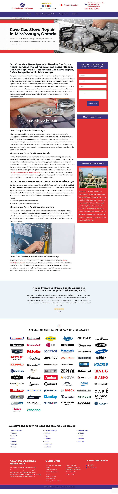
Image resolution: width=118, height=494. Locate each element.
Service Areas (63, 14)
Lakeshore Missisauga (51, 430)
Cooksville (14, 436)
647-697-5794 (92, 8)
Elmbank (13, 441)
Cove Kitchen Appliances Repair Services (25, 172)
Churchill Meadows (16, 430)
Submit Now (92, 103)
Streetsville (81, 433)
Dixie (12, 438)
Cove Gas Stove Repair (22, 18)
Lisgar (46, 436)
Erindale (13, 447)
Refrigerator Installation (73, 469)
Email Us (91, 465)
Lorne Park (48, 438)
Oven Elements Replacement (51, 477)
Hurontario (81, 436)
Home (29, 14)
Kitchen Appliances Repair (52, 473)
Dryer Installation (71, 465)
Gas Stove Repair (51, 469)
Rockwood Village (83, 430)
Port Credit (48, 447)
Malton (47, 441)
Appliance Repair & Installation (45, 14)
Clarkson (13, 433)
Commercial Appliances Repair (53, 466)
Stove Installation (71, 472)
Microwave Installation (73, 467)
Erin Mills (14, 444)
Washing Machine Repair (54, 481)
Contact (74, 14)
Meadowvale (48, 444)
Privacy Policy (70, 474)
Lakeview (47, 433)
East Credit (81, 441)
